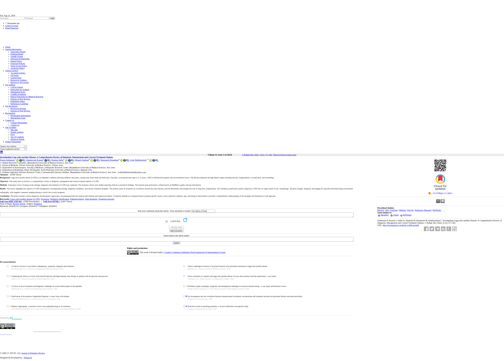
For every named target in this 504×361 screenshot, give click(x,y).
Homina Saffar (57, 160)
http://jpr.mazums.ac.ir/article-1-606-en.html (401, 225)
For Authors (10, 85)
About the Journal (17, 52)
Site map (14, 130)
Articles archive (11, 71)
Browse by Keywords (19, 82)
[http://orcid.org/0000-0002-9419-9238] (17, 161)
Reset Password (11, 28)
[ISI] (1, 153)
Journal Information (13, 49)
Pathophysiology (77, 199)
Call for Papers (16, 87)
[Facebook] (426, 229)
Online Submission (13, 142)
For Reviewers (11, 106)
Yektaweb (28, 358)
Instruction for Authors (19, 89)
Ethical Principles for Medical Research (26, 97)
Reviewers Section (18, 108)
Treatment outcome (106, 199)
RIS (387, 210)
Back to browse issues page (285, 155)
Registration (10, 113)
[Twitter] (432, 229)
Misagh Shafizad (82, 160)
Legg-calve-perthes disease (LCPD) (25, 199)
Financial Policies (17, 63)
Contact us (9, 120)
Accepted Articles (17, 73)
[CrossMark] (440, 191)
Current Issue (16, 78)
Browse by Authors (18, 80)
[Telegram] (437, 229)
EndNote (394, 210)
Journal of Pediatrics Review (33, 353)
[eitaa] (454, 229)
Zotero (396, 215)
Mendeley (385, 215)
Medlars (402, 210)
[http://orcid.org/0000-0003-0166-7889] (91, 161)
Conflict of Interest (18, 94)
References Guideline (19, 104)
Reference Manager (423, 210)
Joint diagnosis (91, 199)
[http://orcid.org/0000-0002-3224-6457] (150, 161)
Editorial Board (16, 54)
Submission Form (17, 92)
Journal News (16, 61)
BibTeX (380, 210)
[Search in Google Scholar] (20, 161)
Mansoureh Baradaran (109, 160)
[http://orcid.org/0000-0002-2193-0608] (66, 161)
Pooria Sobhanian (7, 160)
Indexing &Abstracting (20, 59)
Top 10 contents (17, 137)
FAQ (12, 134)
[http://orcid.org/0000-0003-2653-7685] (121, 161)
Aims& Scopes (16, 56)
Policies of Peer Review (20, 99)
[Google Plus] (449, 229)
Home (7, 47)
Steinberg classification (59, 199)
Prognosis (45, 199)
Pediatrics (38, 204)
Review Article (19, 204)
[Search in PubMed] (23, 161)
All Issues (14, 75)
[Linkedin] (443, 229)
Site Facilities (10, 127)
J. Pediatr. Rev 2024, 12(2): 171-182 (257, 155)
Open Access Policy (18, 66)
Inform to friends (17, 139)
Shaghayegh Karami (34, 160)
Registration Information (20, 116)
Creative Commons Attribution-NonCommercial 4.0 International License (194, 252)
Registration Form (17, 118)
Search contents (16, 132)
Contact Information (18, 123)
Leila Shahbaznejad (138, 160)
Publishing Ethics (17, 101)
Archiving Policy (17, 68)
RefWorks (437, 210)
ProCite (410, 210)
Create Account (11, 26)
